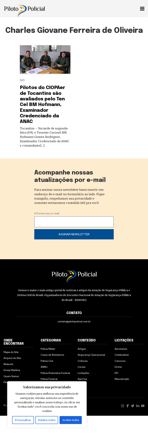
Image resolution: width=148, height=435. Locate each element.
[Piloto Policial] (24, 8)
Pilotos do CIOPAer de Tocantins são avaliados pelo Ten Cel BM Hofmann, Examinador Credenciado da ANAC (42, 104)
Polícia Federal (49, 379)
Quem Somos (11, 376)
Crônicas (83, 361)
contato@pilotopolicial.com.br (74, 321)
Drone (118, 366)
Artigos (82, 348)
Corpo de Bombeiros (52, 354)
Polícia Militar (48, 348)
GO (22, 80)
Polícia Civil (47, 361)
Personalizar (23, 420)
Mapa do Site (11, 352)
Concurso (120, 361)
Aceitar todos (70, 420)
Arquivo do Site (12, 358)
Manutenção (122, 379)
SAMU (44, 366)
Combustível (122, 354)
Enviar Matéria (12, 370)
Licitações (83, 373)
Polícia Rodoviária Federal (55, 373)
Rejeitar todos (46, 420)
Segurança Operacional (91, 354)
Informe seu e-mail (46, 213)
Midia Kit (8, 364)
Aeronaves (121, 348)
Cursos (81, 366)
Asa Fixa (82, 379)
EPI (116, 373)
